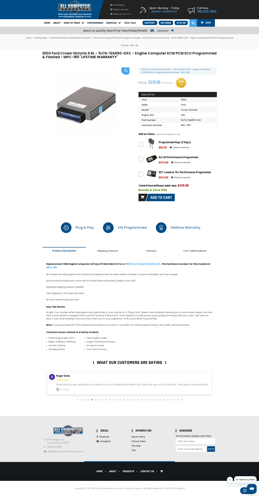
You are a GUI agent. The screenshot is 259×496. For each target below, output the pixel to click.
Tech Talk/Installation (195, 250)
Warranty (151, 250)
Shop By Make (72, 23)
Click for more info (180, 147)
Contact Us (147, 471)
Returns (166, 23)
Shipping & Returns (107, 250)
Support (150, 23)
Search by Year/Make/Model (126, 30)
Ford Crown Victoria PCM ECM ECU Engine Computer (116, 38)
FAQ (134, 450)
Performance (95, 23)
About (57, 23)
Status (181, 23)
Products (128, 471)
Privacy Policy (139, 441)
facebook (104, 436)
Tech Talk (130, 23)
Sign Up (211, 449)
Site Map (136, 445)
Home (47, 23)
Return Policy (138, 436)
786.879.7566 (206, 11)
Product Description (64, 250)
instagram (105, 441)
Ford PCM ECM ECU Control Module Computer (70, 38)
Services (111, 23)
